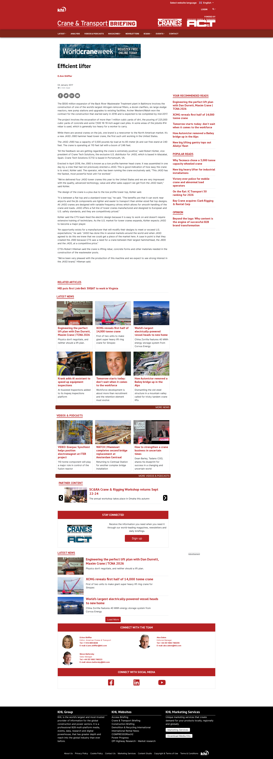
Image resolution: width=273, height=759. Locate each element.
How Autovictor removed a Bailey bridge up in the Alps (151, 382)
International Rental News (125, 730)
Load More (113, 619)
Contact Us (110, 753)
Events (159, 34)
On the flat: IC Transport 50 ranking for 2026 (190, 193)
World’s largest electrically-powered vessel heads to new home (151, 331)
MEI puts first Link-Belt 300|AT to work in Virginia (88, 288)
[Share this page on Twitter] (66, 95)
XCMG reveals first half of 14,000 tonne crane (112, 329)
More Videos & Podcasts (154, 475)
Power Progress (120, 737)
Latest (61, 34)
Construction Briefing (123, 724)
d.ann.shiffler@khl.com (96, 646)
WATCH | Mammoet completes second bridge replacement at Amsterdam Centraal (111, 452)
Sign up (137, 538)
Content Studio (145, 753)
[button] (165, 498)
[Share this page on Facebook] (60, 95)
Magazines (114, 34)
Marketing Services (177, 729)
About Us (68, 753)
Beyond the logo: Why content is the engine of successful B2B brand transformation (193, 222)
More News (162, 407)
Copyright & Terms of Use (166, 753)
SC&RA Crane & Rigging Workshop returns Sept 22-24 (123, 491)
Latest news (65, 296)
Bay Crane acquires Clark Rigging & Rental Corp (193, 202)
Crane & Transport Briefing (126, 720)
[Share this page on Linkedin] (71, 95)
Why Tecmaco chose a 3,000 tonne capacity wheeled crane (194, 161)
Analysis (75, 34)
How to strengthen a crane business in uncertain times (151, 450)
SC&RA (147, 34)
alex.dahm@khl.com (172, 646)
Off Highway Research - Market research (134, 741)
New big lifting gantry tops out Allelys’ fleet (192, 144)
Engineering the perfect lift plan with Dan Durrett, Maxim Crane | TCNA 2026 (74, 331)
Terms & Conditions (189, 753)
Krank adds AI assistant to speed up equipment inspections (74, 382)
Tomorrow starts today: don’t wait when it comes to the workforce (111, 382)
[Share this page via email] (77, 95)
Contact (173, 34)
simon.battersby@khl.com (98, 662)
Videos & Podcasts (94, 34)
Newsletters (132, 34)
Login (204, 9)
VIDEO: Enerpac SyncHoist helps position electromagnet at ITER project (74, 452)
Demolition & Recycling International (131, 727)
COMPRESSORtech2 (122, 734)
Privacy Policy (81, 753)
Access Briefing (120, 717)
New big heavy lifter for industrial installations (194, 171)
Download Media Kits (179, 735)
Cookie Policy (96, 753)
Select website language (183, 2)
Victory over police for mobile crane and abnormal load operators (191, 182)
